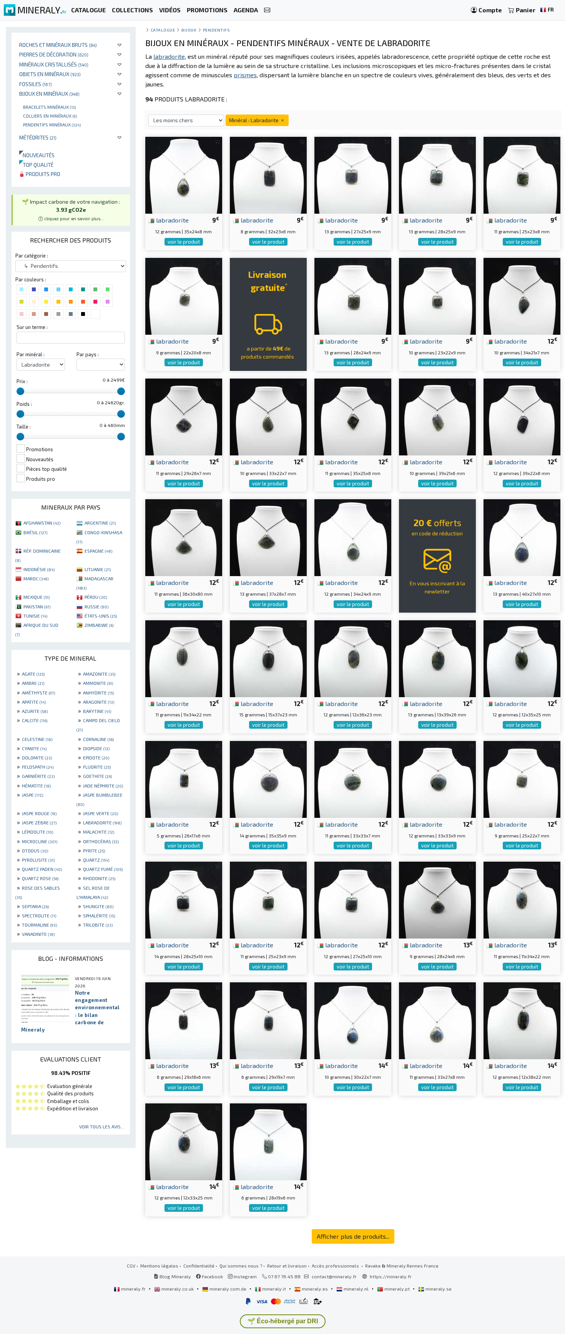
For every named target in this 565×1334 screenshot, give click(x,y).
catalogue (163, 29)
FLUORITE (97, 766)
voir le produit (184, 242)
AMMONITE (98, 683)
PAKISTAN (36, 606)
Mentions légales (159, 1265)
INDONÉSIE (39, 569)
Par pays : (87, 354)
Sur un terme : (32, 327)
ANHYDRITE (98, 692)
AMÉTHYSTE (38, 692)
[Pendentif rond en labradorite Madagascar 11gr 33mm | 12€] (352, 778)
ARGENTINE (100, 522)
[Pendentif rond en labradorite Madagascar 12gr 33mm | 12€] (437, 778)
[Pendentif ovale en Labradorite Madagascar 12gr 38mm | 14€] (522, 1019)
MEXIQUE (36, 597)
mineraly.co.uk (177, 1288)
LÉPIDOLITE (37, 831)
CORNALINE (98, 739)
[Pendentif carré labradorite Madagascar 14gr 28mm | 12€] (183, 899)
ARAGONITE (98, 701)
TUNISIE (35, 615)
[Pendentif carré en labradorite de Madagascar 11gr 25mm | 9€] (522, 174)
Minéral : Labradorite (254, 120)
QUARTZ (96, 859)
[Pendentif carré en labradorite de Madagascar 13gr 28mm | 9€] (352, 295)
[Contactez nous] (267, 10)
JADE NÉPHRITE (103, 785)
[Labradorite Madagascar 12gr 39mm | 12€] (522, 416)
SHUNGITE (98, 906)
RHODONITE (99, 878)
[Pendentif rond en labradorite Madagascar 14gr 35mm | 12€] (268, 778)
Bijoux (188, 29)
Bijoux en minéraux (49, 93)
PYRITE (94, 850)
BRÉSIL (35, 532)
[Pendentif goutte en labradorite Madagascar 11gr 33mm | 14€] (437, 1019)
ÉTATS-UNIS (101, 615)
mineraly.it (274, 1288)
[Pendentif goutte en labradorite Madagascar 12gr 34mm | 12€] (352, 536)
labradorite (172, 220)
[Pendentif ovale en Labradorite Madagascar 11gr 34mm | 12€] (183, 657)
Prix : (22, 381)
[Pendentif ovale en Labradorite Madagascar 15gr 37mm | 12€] (268, 657)
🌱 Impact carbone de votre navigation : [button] (71, 209)
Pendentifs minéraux (52, 124)
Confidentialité (198, 1265)
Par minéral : (31, 354)
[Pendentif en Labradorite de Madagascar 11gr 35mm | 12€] (352, 416)
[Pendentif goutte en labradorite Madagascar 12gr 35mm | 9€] (183, 174)
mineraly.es (315, 1288)
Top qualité (36, 164)
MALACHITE (98, 831)
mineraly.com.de (228, 1288)
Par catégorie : (31, 256)
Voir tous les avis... (101, 1126)
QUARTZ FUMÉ (103, 869)
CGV (131, 1265)
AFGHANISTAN (41, 522)
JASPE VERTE (100, 813)
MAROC (35, 578)
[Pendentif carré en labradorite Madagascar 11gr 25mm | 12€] (268, 899)
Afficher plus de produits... (353, 1236)
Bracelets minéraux (49, 107)
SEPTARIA (35, 906)
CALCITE (34, 720)
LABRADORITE (102, 822)
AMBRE (33, 683)
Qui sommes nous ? (240, 1265)
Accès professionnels (336, 1265)
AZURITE (35, 711)
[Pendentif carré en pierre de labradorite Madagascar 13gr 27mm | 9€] (352, 174)
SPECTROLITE (39, 915)
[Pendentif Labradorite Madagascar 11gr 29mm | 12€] (183, 416)
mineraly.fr (133, 1288)
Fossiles (35, 84)
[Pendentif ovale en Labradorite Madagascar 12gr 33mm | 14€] (183, 1141)
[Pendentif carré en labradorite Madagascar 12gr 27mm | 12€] (352, 899)
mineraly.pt (397, 1288)
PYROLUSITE (38, 859)
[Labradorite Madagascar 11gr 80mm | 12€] (183, 536)
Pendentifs (216, 29)
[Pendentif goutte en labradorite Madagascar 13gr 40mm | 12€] (522, 536)
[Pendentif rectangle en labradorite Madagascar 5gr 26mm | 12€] (183, 778)
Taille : (24, 427)
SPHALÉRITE (99, 915)
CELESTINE (37, 739)
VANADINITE (38, 934)
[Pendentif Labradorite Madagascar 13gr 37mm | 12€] (268, 536)
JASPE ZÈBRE (39, 822)
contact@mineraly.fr (334, 1276)
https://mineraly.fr (391, 1276)
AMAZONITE (99, 673)
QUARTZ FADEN (42, 869)
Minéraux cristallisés (53, 64)
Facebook (212, 1276)
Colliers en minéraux (50, 115)
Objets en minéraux (50, 74)
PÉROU (96, 597)
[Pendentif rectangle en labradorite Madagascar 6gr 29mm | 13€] (183, 1019)
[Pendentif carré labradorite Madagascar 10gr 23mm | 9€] (437, 295)
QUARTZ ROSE (40, 878)
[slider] (20, 391)
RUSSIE (96, 606)
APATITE (34, 701)
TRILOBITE (98, 924)
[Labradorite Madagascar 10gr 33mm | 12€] (268, 416)
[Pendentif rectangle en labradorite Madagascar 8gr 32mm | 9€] (268, 174)
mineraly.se (438, 1288)
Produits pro (42, 174)
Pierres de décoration (53, 54)
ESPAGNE (98, 550)
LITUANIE (98, 569)
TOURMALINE (39, 924)
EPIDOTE (96, 757)
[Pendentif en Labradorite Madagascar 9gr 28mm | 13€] (437, 899)
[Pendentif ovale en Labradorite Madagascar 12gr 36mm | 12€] (352, 657)
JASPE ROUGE (39, 813)
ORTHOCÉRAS (101, 841)
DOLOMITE (37, 757)
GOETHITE (97, 776)
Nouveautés (37, 155)
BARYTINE (97, 711)
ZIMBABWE (99, 625)
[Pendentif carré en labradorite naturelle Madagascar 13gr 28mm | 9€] (437, 174)
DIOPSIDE (96, 748)
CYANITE (34, 748)
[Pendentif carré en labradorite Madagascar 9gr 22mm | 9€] (183, 295)
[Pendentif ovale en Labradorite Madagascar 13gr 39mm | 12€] (437, 657)
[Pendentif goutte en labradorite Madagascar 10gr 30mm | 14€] (352, 1019)
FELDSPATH (37, 766)
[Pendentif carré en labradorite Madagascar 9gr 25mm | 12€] (522, 778)
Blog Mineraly (174, 1276)
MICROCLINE (39, 841)
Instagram (245, 1276)
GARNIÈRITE (38, 776)
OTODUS (35, 850)
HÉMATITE (36, 785)
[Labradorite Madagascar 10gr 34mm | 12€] (522, 295)
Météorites (37, 137)
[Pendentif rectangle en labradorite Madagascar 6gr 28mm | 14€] (268, 1141)
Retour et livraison (287, 1265)
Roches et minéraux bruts (58, 45)
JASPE (32, 794)
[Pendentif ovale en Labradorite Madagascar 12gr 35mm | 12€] (522, 657)
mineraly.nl (356, 1288)
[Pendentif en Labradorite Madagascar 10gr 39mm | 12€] (437, 416)
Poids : (24, 404)
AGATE (33, 673)
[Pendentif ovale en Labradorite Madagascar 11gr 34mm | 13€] (522, 899)
